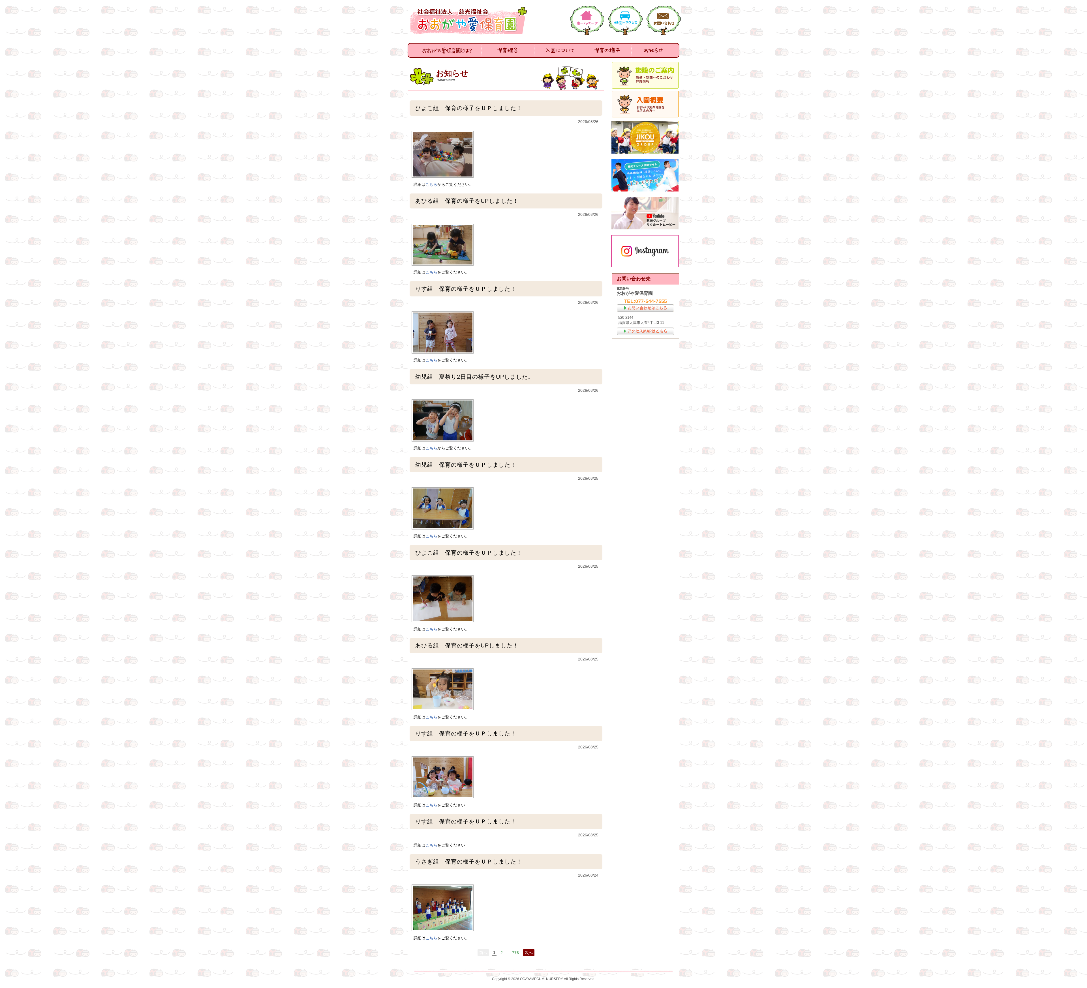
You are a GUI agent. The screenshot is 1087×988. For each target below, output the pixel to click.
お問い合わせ (664, 20)
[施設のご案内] (645, 75)
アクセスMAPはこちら (645, 331)
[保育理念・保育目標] (508, 50)
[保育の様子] (607, 50)
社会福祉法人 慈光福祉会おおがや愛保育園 (469, 21)
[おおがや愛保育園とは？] (445, 50)
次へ (529, 952)
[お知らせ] (655, 50)
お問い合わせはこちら (645, 308)
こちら (431, 184)
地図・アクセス (625, 20)
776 (515, 952)
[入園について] (558, 50)
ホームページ (587, 20)
